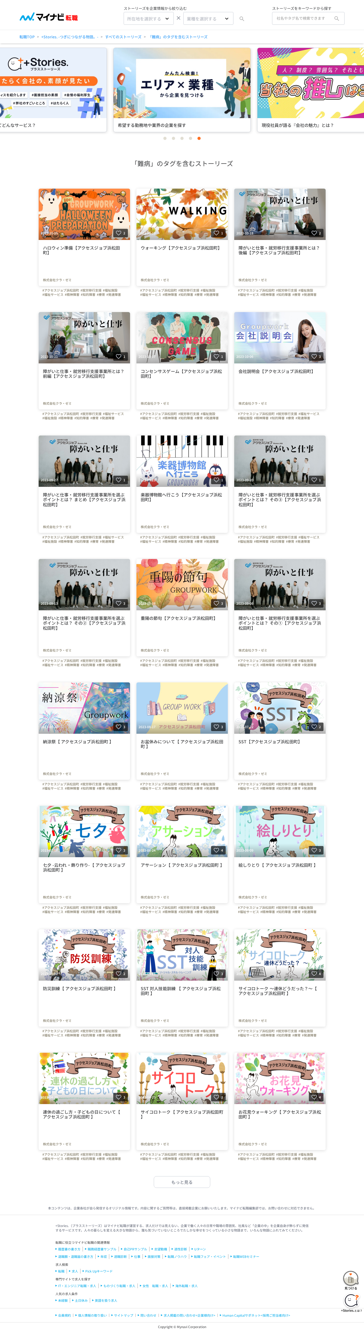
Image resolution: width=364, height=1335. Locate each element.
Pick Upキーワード (99, 1271)
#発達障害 (113, 294)
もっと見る (182, 1182)
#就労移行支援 (91, 290)
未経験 (63, 1300)
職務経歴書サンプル (102, 1249)
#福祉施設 (110, 290)
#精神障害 (72, 294)
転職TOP (27, 36)
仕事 (137, 1256)
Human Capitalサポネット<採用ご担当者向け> (256, 1315)
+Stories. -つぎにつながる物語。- (69, 36)
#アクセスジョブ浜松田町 (60, 290)
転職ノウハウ (177, 1256)
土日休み (81, 1300)
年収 (103, 1256)
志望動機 (160, 1249)
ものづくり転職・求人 (119, 1285)
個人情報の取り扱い (92, 1315)
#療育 (101, 294)
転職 (61, 1271)
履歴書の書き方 (69, 1249)
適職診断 (120, 1256)
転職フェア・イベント (210, 1256)
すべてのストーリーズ (123, 36)
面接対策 (154, 1256)
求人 (75, 1271)
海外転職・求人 (186, 1285)
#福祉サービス (52, 294)
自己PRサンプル (135, 1249)
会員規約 (64, 1315)
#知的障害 (88, 294)
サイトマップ (123, 1315)
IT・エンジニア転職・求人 (77, 1285)
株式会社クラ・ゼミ (57, 280)
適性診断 (180, 1249)
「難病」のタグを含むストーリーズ (178, 36)
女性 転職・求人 (155, 1285)
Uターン (200, 1249)
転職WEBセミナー (246, 1256)
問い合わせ (148, 1315)
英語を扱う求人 (106, 1300)
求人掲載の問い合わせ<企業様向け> (189, 1315)
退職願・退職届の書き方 (75, 1256)
